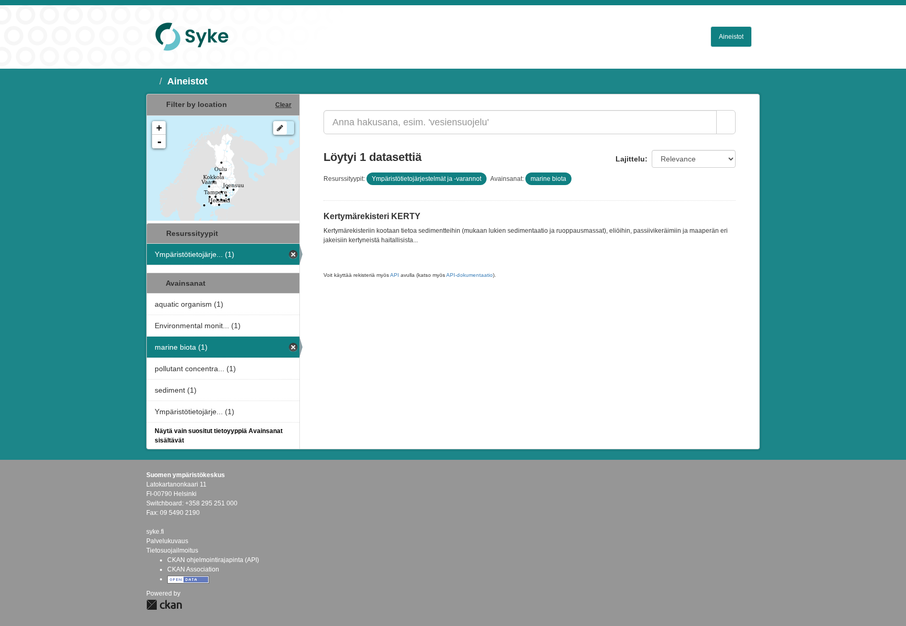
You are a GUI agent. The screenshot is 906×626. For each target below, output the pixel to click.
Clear (283, 105)
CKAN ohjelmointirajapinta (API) (213, 560)
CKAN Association (193, 569)
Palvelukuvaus (167, 541)
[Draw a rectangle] (280, 128)
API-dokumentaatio (469, 275)
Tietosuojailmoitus (172, 550)
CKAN (164, 604)
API (394, 275)
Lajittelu (630, 159)
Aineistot (731, 36)
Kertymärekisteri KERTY (371, 216)
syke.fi (155, 531)
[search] (726, 122)
